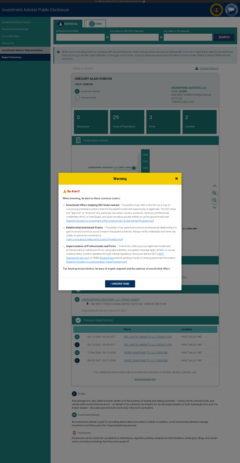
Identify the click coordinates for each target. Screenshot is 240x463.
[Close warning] (176, 178)
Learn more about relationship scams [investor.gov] (94, 239)
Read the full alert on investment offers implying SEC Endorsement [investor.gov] (110, 220)
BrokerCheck (107, 258)
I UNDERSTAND (120, 283)
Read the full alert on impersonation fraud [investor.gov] (96, 261)
